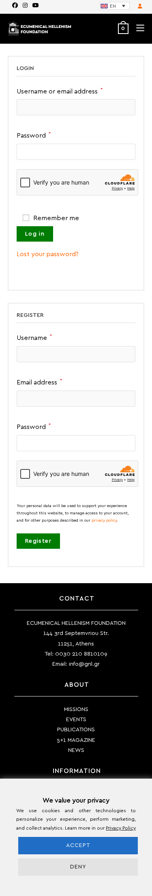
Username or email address (71, 91)
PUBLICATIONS (76, 730)
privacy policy (104, 520)
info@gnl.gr (84, 664)
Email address (51, 382)
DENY (78, 867)
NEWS (76, 750)
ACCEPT (78, 845)
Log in (35, 234)
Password (45, 135)
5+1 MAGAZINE (76, 740)
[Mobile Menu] (137, 28)
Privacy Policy (121, 828)
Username (46, 337)
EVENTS (76, 719)
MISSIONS (76, 709)
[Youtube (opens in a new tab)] (34, 5)
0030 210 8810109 (81, 654)
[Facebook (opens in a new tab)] (15, 5)
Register (38, 541)
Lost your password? (48, 254)
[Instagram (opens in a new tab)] (25, 5)
